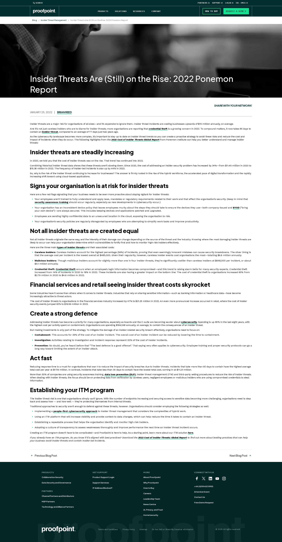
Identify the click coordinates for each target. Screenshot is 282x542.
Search (39, 3)
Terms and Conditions (108, 529)
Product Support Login (103, 477)
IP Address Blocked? (102, 488)
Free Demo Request (204, 502)
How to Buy (148, 488)
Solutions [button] (121, 11)
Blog (34, 20)
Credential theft (65, 269)
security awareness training (51, 202)
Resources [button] (139, 11)
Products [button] (103, 11)
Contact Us (199, 497)
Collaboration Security (52, 477)
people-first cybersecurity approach (75, 411)
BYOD (236, 207)
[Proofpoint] (46, 11)
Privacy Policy (128, 529)
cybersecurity (189, 322)
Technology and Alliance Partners (58, 507)
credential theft (158, 128)
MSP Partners (48, 501)
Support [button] (216, 3)
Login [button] (228, 3)
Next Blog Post (238, 455)
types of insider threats (71, 247)
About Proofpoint (152, 477)
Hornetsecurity (150, 515)
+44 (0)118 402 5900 (203, 486)
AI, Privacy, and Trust (153, 510)
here (190, 432)
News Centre (149, 504)
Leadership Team (151, 499)
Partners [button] (202, 3)
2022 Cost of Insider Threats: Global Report (162, 437)
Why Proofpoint (151, 482)
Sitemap (143, 529)
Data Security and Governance (56, 482)
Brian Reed (64, 112)
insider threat (50, 131)
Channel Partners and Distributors (58, 496)
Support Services (101, 482)
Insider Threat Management (54, 20)
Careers (147, 493)
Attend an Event (202, 492)
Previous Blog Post (46, 455)
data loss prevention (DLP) (120, 374)
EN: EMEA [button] (241, 3)
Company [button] (156, 11)
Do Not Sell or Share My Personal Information (172, 529)
